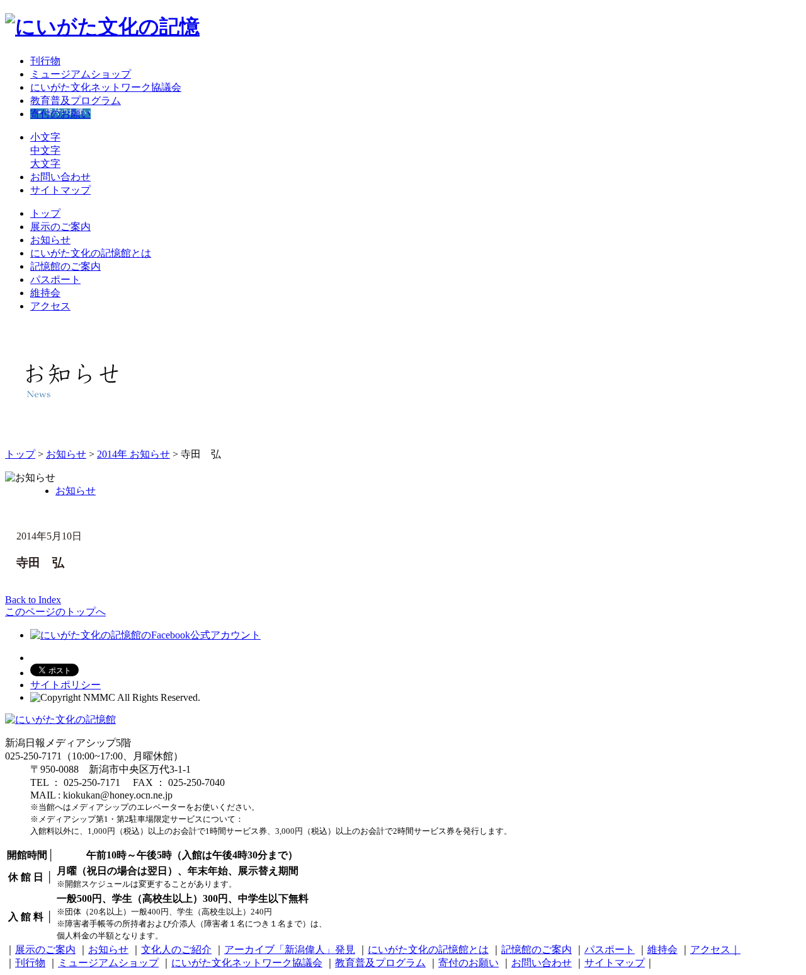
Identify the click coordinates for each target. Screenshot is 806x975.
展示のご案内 (60, 226)
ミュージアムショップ (80, 74)
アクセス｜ (715, 949)
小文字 (45, 137)
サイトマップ (60, 190)
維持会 (45, 292)
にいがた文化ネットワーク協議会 (105, 87)
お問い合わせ (60, 176)
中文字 (45, 150)
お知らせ (50, 239)
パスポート (55, 279)
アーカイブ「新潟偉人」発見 (289, 949)
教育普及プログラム (75, 100)
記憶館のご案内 (65, 266)
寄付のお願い (60, 113)
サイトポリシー (65, 684)
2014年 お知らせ (133, 454)
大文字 (45, 163)
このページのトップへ (55, 611)
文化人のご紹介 (176, 949)
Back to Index (33, 599)
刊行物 (45, 60)
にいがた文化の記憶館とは (90, 253)
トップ (45, 213)
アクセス (50, 306)
